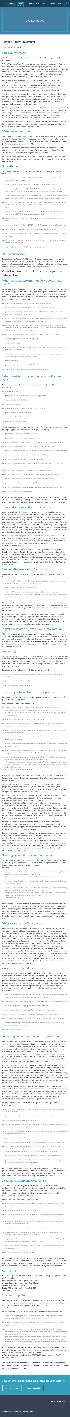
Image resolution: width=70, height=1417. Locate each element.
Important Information (28, 1411)
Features (31, 3)
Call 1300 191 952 (12, 1388)
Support (38, 3)
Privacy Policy (17, 1411)
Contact (52, 3)
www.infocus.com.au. (50, 266)
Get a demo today (34, 1388)
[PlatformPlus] (12, 3)
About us (45, 3)
